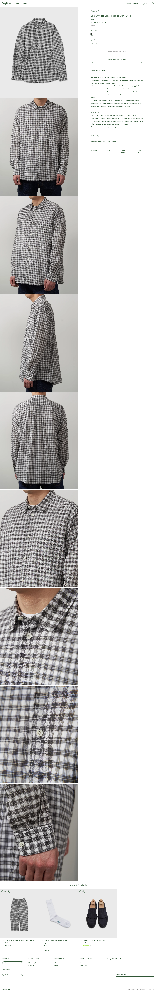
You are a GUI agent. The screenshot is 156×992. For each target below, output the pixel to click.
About (56, 963)
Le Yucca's (86, 943)
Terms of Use (131, 989)
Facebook (83, 966)
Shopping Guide (33, 963)
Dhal (92, 19)
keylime (46, 943)
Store (56, 966)
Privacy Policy (141, 989)
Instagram (83, 963)
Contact (31, 966)
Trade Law (151, 989)
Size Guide (108, 151)
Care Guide (123, 151)
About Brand (139, 151)
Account (136, 4)
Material (94, 150)
